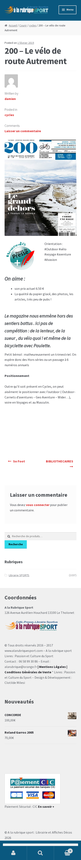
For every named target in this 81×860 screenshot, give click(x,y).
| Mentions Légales (52, 667)
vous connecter (37, 505)
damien (10, 99)
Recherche (16, 544)
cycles (32, 25)
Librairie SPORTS (19, 575)
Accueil (13, 25)
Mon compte (13, 853)
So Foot (19, 461)
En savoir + (46, 806)
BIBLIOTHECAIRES (59, 461)
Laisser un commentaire (23, 131)
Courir (23, 25)
